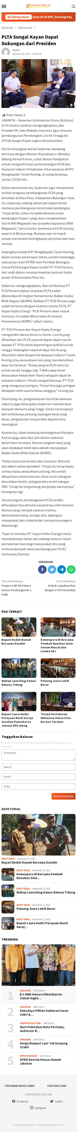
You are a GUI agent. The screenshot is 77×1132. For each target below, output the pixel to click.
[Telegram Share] (61, 569)
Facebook (22, 1101)
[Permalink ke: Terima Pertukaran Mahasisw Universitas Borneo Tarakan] (58, 701)
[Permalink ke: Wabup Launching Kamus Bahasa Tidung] (18, 668)
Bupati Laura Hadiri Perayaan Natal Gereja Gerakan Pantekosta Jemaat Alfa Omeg (17, 719)
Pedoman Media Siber (19, 1086)
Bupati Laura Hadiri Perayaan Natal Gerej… (42, 925)
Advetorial (11, 809)
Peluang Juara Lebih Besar (35, 909)
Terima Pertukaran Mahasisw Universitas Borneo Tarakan (56, 718)
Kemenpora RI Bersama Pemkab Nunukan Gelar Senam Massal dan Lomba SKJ (57, 645)
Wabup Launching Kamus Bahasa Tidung (18, 683)
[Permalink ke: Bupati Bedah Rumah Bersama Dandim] (18, 627)
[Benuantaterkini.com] (38, 6)
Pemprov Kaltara (30, 1023)
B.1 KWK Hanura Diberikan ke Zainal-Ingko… (41, 996)
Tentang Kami (56, 1086)
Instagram (40, 1108)
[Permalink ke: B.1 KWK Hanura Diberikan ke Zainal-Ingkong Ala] (38, 965)
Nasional (25, 990)
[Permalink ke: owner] (5, 51)
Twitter (59, 1101)
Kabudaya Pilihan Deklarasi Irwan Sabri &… (44, 1012)
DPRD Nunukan (28, 1055)
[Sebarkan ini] (42, 569)
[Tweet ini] (52, 569)
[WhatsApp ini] (71, 569)
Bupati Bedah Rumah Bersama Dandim (16, 641)
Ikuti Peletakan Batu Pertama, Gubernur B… (42, 1029)
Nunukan (25, 1006)
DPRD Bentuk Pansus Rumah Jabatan (40, 1061)
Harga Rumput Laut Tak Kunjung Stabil (44, 1045)
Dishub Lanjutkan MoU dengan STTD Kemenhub (60, 585)
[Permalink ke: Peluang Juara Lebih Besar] (58, 668)
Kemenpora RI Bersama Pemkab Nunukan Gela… (39, 876)
